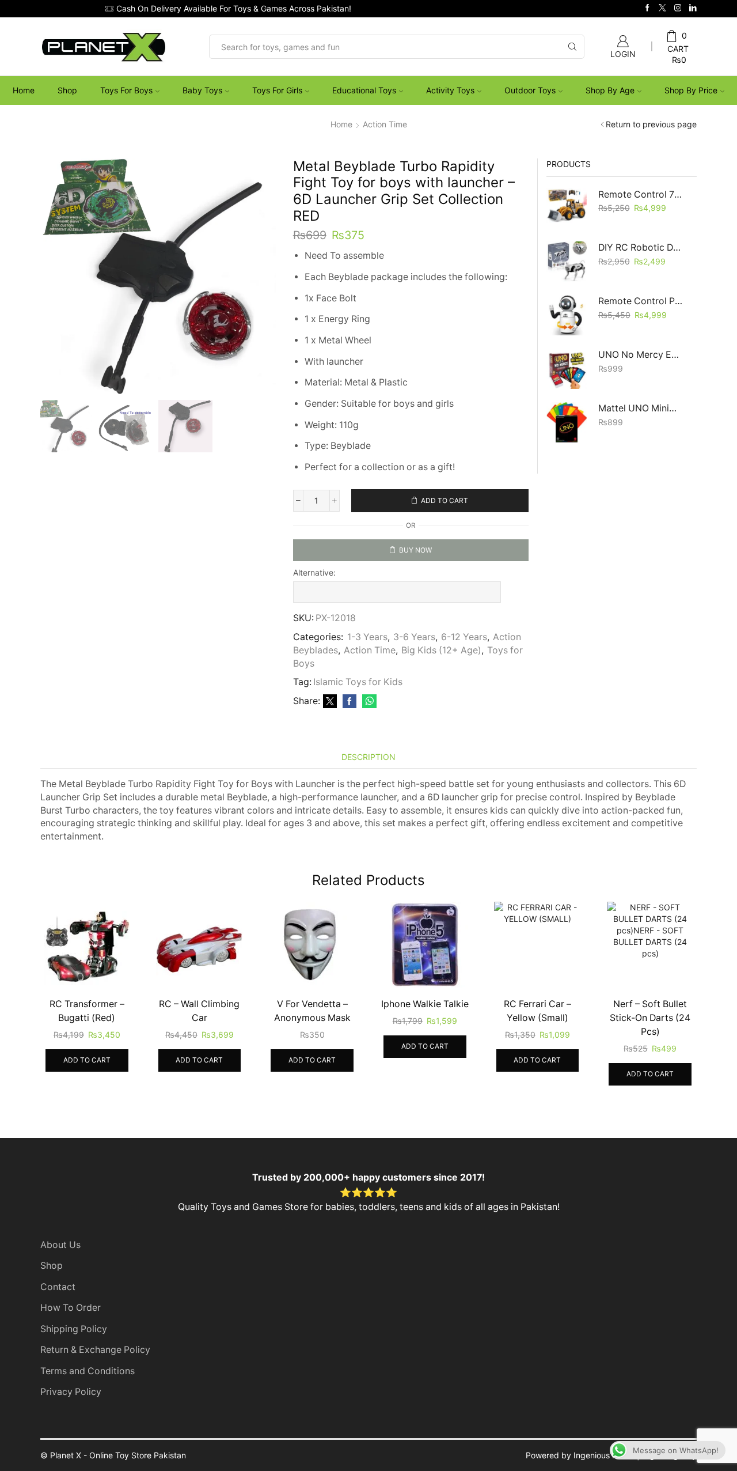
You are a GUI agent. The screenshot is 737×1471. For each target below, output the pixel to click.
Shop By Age (610, 90)
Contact (57, 1286)
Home (24, 90)
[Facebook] (647, 8)
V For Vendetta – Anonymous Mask (312, 1011)
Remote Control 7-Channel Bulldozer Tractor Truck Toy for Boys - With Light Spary (640, 194)
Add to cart (444, 500)
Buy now (415, 550)
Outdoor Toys (530, 90)
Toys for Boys (126, 90)
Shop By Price (690, 90)
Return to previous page (651, 124)
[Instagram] (678, 8)
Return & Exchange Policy (95, 1349)
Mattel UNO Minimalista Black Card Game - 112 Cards (640, 408)
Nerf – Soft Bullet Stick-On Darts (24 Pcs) (650, 1018)
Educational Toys (364, 90)
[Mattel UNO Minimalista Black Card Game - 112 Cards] (566, 422)
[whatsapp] (368, 701)
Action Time (385, 124)
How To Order (70, 1307)
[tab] (368, 757)
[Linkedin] (693, 8)
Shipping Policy (73, 1328)
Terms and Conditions (87, 1371)
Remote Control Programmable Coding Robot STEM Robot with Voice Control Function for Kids (640, 301)
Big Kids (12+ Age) (441, 650)
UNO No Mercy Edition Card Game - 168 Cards (640, 354)
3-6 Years (414, 636)
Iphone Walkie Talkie (425, 1004)
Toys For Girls (277, 90)
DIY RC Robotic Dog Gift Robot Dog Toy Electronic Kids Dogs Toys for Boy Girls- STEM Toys (640, 247)
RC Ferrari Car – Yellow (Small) (537, 1011)
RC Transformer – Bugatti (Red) (87, 1011)
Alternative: (314, 572)
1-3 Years (367, 636)
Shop (67, 90)
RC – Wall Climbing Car (199, 1011)
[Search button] (572, 46)
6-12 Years (464, 636)
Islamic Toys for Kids (357, 681)
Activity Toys (450, 90)
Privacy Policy (70, 1391)
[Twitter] (662, 8)
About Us (60, 1244)
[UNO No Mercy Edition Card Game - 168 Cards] (566, 369)
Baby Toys (202, 90)
